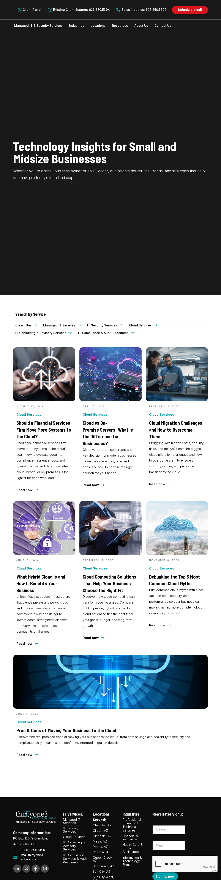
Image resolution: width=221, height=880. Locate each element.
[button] (38, 25)
